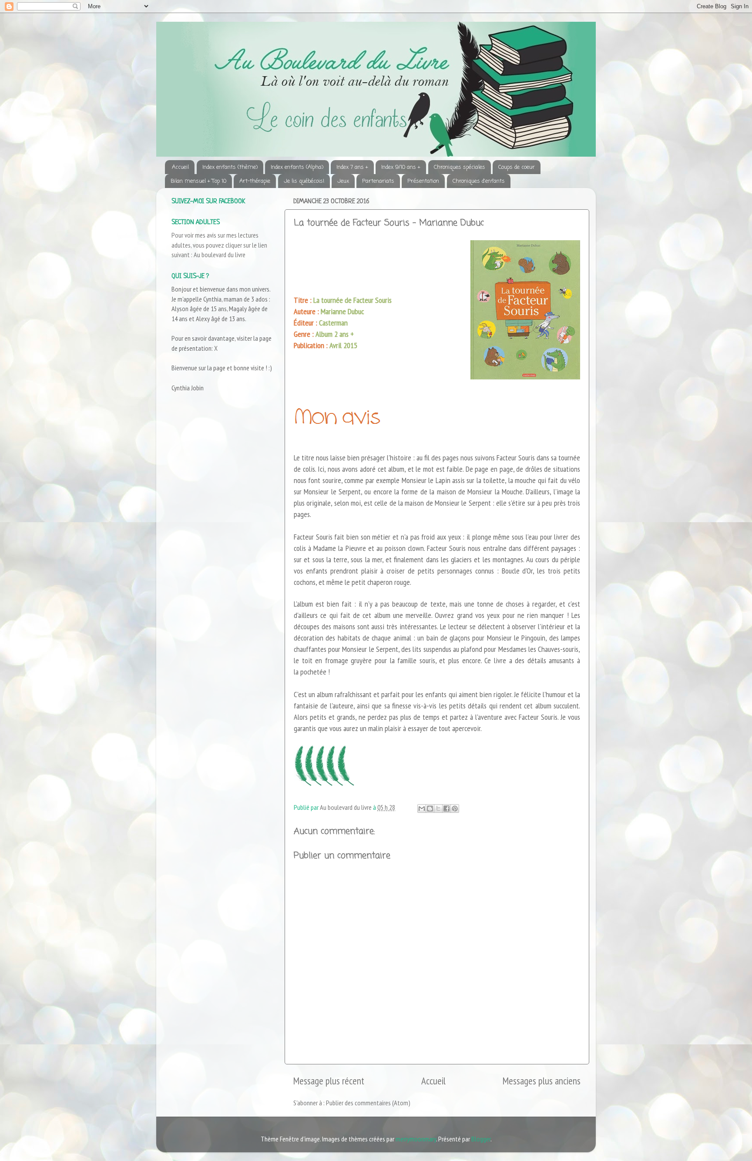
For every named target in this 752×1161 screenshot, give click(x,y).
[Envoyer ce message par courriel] (421, 808)
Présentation (423, 181)
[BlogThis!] (430, 808)
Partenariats (378, 181)
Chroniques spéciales (459, 167)
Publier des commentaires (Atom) (368, 1102)
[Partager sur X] (438, 808)
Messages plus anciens (542, 1080)
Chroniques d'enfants (479, 181)
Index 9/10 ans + (400, 167)
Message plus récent (328, 1080)
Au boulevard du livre (219, 254)
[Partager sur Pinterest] (454, 808)
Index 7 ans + (352, 167)
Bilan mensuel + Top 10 (198, 181)
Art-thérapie (254, 181)
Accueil (180, 167)
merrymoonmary (416, 1138)
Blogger (480, 1138)
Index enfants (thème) (230, 167)
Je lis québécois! (304, 181)
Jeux (343, 181)
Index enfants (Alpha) (297, 167)
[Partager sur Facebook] (446, 808)
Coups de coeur (516, 167)
